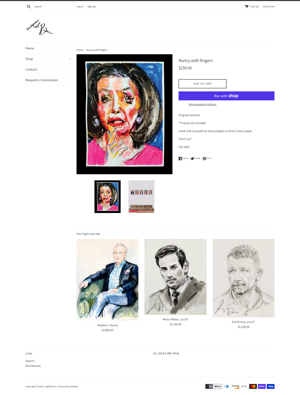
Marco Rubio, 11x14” (175, 319)
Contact (31, 69)
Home (30, 48)
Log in (80, 6)
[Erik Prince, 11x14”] (243, 278)
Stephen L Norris (107, 325)
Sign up (91, 6)
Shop (48, 59)
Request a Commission (42, 80)
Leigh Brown (50, 386)
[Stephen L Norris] (107, 280)
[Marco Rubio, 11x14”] (175, 277)
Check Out (268, 6)
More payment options (202, 104)
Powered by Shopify (68, 386)
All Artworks (33, 366)
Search (30, 361)
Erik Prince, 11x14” (243, 322)
